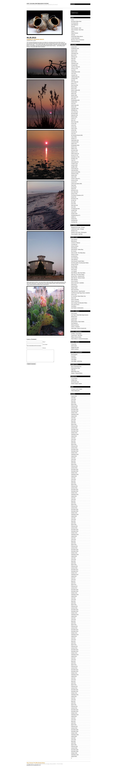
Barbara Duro (74, 316)
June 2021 (73, 499)
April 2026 (73, 402)
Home (72, 19)
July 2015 (73, 618)
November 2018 (74, 551)
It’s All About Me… (75, 23)
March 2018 (73, 564)
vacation (73, 210)
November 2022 (74, 471)
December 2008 (74, 749)
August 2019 (74, 536)
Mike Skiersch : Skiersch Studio (78, 277)
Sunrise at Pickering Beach (35, 39)
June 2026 (73, 399)
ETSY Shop (73, 81)
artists (72, 51)
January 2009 (74, 748)
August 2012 (74, 676)
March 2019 (73, 544)
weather (73, 213)
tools (72, 203)
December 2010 (74, 709)
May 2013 (73, 661)
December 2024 (74, 429)
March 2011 (73, 704)
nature (72, 137)
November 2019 (74, 531)
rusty (72, 160)
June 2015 (73, 619)
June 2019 (73, 539)
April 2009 (73, 743)
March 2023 (73, 464)
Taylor (72, 185)
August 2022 (74, 476)
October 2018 (74, 552)
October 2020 (74, 512)
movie (72, 125)
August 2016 (74, 596)
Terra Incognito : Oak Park (76, 234)
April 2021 (73, 502)
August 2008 (74, 756)
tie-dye (72, 200)
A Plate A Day (74, 380)
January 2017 (74, 588)
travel (72, 207)
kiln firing (73, 113)
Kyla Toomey (74, 269)
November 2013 (74, 651)
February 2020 (74, 526)
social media (74, 168)
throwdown (73, 198)
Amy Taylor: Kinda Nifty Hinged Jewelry (79, 315)
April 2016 (73, 603)
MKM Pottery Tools (75, 371)
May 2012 (73, 681)
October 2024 (74, 432)
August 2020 (74, 516)
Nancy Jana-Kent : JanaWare (77, 282)
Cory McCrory (74, 244)
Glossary (73, 34)
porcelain (73, 150)
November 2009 (74, 731)
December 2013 (74, 649)
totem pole (73, 205)
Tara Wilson (73, 306)
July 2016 (73, 598)
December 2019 (74, 529)
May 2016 (73, 601)
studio (72, 177)
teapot (72, 188)
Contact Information (75, 38)
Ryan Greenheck (75, 289)
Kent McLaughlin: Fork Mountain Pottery (80, 262)
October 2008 (74, 753)
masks (72, 118)
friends (72, 91)
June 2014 (73, 639)
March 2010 (73, 724)
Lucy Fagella (74, 271)
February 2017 (74, 586)
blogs (72, 58)
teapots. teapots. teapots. (76, 383)
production (73, 157)
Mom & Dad (73, 121)
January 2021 (74, 507)
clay (72, 70)
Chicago (73, 65)
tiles (72, 202)
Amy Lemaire (74, 313)
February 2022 (74, 486)
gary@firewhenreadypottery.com (34, 765)
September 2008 (74, 754)
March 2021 (73, 504)
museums (73, 132)
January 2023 (74, 467)
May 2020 (73, 521)
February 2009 (74, 746)
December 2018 (74, 549)
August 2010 (74, 716)
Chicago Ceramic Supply (76, 389)
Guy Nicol (73, 356)
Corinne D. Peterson (75, 242)
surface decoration (75, 183)
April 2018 (73, 562)
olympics (73, 138)
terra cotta (73, 192)
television (73, 190)
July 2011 (73, 698)
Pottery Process (74, 33)
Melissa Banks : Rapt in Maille (77, 321)
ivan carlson (73, 111)
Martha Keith (74, 320)
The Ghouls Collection (76, 195)
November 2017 (74, 571)
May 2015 (73, 621)
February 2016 (74, 606)
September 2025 (74, 414)
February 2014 (74, 646)
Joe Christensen (74, 257)
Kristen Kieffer (74, 267)
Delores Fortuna (74, 246)
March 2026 (73, 404)
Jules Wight (73, 359)
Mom (72, 120)
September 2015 (74, 614)
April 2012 (73, 683)
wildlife (72, 217)
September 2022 (74, 474)
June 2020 (73, 519)
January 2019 (74, 547)
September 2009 (74, 734)
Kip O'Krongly (74, 266)
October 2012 (74, 673)
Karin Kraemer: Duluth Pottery (77, 261)
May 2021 (73, 501)
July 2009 (73, 738)
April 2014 (73, 643)
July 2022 (73, 477)
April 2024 (73, 442)
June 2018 (73, 559)
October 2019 (74, 532)
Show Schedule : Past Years (77, 29)
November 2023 (74, 451)
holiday (72, 101)
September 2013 (74, 654)
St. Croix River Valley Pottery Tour (78, 296)
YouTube (73, 222)
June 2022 (73, 479)
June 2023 (73, 459)
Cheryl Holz (73, 344)
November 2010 (74, 711)
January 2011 (74, 708)
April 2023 (73, 462)
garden (72, 95)
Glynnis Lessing (74, 254)
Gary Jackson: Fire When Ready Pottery (38, 3)
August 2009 (74, 736)
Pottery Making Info (75, 390)
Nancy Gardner (74, 281)
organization (74, 140)
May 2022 (73, 481)
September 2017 (74, 574)
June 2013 (73, 659)
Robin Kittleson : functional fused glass (79, 338)
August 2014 (74, 636)
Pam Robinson (74, 323)
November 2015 (74, 611)
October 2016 (74, 593)
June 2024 (73, 439)
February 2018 (74, 566)
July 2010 (73, 718)
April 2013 (73, 663)
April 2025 (73, 422)
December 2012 (74, 669)
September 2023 (74, 454)
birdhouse (73, 56)
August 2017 (74, 576)
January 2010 (74, 728)
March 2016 (73, 604)
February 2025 (74, 426)
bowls (72, 61)
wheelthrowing (74, 215)
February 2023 (74, 466)
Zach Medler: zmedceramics (77, 307)
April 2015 (73, 623)
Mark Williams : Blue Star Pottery (78, 272)
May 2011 (73, 701)
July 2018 (73, 557)
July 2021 (73, 497)
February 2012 (74, 686)
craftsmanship (74, 76)
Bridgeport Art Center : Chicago (78, 227)
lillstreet (73, 116)
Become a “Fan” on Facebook (77, 39)
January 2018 (74, 567)
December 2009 (74, 729)
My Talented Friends (75, 135)
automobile (73, 53)
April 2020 (73, 522)
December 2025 (74, 409)
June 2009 (73, 739)
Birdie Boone (74, 241)
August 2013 (74, 656)
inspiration (73, 108)
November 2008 (74, 751)
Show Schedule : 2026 (76, 28)
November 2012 (74, 671)
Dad (72, 80)
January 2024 (74, 447)
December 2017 (74, 569)
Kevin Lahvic (74, 345)
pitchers (73, 147)
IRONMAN (73, 110)
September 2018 (74, 554)
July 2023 (73, 457)
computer (73, 75)
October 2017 (74, 572)
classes (72, 68)
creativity (73, 78)
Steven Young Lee (75, 301)
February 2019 (74, 546)
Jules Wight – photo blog (76, 361)
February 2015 (74, 626)
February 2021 (74, 506)
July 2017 (73, 577)
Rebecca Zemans (75, 325)
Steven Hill (73, 297)
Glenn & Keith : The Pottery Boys (78, 252)
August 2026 (74, 396)
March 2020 (73, 524)
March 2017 (73, 584)
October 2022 (74, 472)
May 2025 (73, 421)
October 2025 (74, 412)
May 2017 (73, 581)
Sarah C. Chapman (75, 326)
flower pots (73, 85)
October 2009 (74, 733)
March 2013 (73, 664)
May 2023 (73, 461)
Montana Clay (74, 230)
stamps (72, 175)
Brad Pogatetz (74, 354)
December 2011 (74, 689)
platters (72, 148)
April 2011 (73, 703)
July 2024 (73, 437)
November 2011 (74, 691)
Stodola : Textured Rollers (76, 373)
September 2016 (74, 594)
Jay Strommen (74, 256)
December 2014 (74, 629)
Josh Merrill (73, 357)
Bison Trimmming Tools (76, 366)
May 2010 (73, 721)
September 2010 (74, 714)
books (72, 60)
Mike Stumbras (74, 279)
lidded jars (73, 115)
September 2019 (74, 534)
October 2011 (74, 693)
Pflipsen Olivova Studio (76, 337)
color (72, 73)
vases (72, 212)
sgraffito (73, 167)
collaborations (74, 71)
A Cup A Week (74, 378)
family (72, 83)
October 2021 (74, 492)
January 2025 (74, 427)
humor (72, 103)
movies (72, 127)
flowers (72, 86)
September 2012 (74, 674)
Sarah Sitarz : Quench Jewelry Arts (78, 328)
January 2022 (74, 487)
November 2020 (74, 511)
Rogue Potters (74, 287)
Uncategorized (74, 208)
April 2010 (73, 723)
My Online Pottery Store (76, 21)
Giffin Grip (73, 369)
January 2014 (74, 648)
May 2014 (73, 641)
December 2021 (74, 489)
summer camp (74, 178)
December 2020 (74, 509)
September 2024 (74, 434)
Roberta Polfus (74, 286)
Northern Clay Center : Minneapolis (79, 232)
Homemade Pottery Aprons (77, 36)
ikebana (73, 106)
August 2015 (74, 616)
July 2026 (73, 397)
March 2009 (73, 744)
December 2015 (74, 609)
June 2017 (73, 579)
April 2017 (73, 583)
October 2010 (74, 713)
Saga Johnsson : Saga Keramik (78, 291)
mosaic (72, 123)
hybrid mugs (74, 105)
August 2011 (74, 696)
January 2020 (74, 527)
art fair (72, 50)
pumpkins (73, 158)
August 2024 (74, 436)
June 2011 (73, 699)
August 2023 (74, 456)
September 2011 (74, 694)
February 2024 (74, 446)
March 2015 (73, 624)
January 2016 (74, 608)
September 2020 (74, 514)
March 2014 (73, 644)
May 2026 (73, 401)
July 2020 (73, 517)
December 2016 (74, 589)
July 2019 (73, 537)
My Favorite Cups (75, 382)
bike (32, 40)
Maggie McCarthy (75, 347)
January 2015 (74, 628)
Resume (73, 26)
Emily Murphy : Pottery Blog (77, 249)
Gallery (72, 31)
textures (73, 193)
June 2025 (73, 419)
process (73, 155)
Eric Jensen (73, 251)
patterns (73, 143)
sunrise (34, 40)
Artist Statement (74, 24)
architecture (73, 48)
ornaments (73, 142)
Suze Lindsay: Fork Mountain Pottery (79, 302)
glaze (72, 98)
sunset (72, 182)
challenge (73, 63)
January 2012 (74, 688)
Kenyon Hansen (74, 264)
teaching (73, 187)
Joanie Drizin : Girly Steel (76, 335)
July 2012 (73, 678)
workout (73, 218)
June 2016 (73, 599)
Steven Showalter (75, 299)
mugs (72, 128)
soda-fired (73, 170)
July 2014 (73, 638)
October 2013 (74, 653)
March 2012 (73, 684)
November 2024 (74, 431)
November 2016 (74, 591)
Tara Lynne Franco (75, 304)
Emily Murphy (74, 247)
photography (74, 145)
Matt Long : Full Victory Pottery (77, 274)
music (72, 133)
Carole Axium (74, 318)
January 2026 (74, 407)
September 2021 (74, 494)
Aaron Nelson (74, 239)
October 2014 (74, 633)
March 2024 (73, 444)
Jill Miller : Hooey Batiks (76, 333)
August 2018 (74, 556)
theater (72, 197)
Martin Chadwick (74, 349)
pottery (72, 152)
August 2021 (74, 496)
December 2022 (74, 469)
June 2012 (73, 679)
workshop (73, 220)
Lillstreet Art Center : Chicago (77, 229)
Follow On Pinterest (75, 41)
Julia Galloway (74, 259)
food (72, 88)
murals (72, 130)
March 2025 (73, 424)
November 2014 (74, 631)
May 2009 (73, 741)
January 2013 (74, 668)
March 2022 (73, 484)
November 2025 (74, 411)
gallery (72, 93)
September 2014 (74, 634)
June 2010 (73, 719)
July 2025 (73, 417)
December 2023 (74, 449)
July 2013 (73, 658)
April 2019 (73, 542)
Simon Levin (74, 294)
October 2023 (74, 452)
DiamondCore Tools (75, 368)
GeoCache (73, 96)
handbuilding (74, 100)
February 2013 (74, 666)
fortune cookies (74, 90)
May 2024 (73, 441)
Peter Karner (74, 284)
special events (74, 172)
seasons (73, 165)
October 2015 (74, 613)
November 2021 (74, 491)
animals (73, 46)
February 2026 (74, 406)
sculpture (73, 163)
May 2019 (73, 541)
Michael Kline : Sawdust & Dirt (77, 276)
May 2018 (73, 561)
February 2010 (74, 726)
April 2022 (73, 482)
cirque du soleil (74, 66)
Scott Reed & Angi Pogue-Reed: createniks (80, 292)
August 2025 (74, 416)
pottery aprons (74, 153)
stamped (73, 173)
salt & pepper (74, 162)
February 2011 (74, 706)
